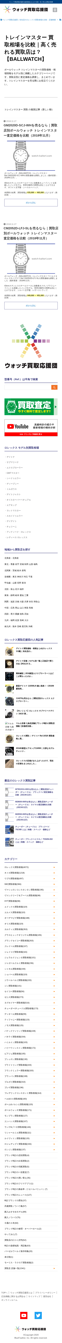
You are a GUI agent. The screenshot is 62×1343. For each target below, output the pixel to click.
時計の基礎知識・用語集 (17, 1245)
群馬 (24, 570)
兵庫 (26, 601)
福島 (36, 564)
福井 (22, 589)
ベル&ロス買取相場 (15, 1099)
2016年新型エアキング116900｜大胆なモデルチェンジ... (35, 749)
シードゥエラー (14, 478)
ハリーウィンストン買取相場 (20, 1048)
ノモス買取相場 (14, 1025)
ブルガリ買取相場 (15, 1082)
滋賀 (13, 601)
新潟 (24, 583)
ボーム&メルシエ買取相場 (18, 1104)
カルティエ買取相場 (16, 929)
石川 (17, 589)
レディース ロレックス (17, 537)
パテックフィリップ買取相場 (20, 1031)
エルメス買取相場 (14, 912)
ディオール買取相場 (15, 1014)
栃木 (19, 570)
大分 (26, 620)
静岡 (13, 595)
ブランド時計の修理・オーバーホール (22, 1229)
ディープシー (13, 484)
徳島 (22, 614)
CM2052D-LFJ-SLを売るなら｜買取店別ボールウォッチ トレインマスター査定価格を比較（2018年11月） (31, 233)
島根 (31, 608)
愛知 (22, 595)
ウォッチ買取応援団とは (21, 1293)
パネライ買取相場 (15, 1037)
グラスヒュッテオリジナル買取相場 (23, 935)
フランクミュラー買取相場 (19, 1070)
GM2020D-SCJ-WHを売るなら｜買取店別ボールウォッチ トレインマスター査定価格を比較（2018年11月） (30, 130)
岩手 (17, 564)
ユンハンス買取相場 (16, 1121)
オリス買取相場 (13, 924)
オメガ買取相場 (14, 873)
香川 (13, 614)
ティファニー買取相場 (17, 1019)
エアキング (12, 505)
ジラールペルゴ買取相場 (18, 980)
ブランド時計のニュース (18, 1195)
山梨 (15, 583)
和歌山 (37, 601)
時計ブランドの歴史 (15, 1200)
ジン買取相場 (12, 986)
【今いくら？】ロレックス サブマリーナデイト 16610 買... (35, 712)
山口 (22, 608)
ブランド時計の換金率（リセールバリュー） (25, 1189)
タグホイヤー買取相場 (17, 1003)
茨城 (15, 570)
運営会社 (47, 1296)
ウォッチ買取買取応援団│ (16, 2)
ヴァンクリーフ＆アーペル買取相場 (22, 895)
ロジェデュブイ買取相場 (18, 1144)
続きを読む (31, 202)
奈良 (31, 601)
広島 (13, 608)
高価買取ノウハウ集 (15, 1206)
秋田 (26, 564)
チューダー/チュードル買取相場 (21, 1008)
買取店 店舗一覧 (14, 1268)
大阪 (22, 601)
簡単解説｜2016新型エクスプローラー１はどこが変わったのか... (35, 674)
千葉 (30, 576)
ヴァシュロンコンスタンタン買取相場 (24, 890)
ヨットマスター (14, 510)
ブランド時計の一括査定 (16, 1172)
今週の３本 (11, 1223)
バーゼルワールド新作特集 (18, 1251)
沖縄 (30, 626)
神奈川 (20, 576)
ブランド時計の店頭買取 (16, 1155)
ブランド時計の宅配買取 (16, 1166)
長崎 (22, 620)
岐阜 (17, 595)
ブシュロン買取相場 (16, 1059)
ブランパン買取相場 (16, 1076)
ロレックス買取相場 (16, 867)
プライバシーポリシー (45, 1293)
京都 (17, 601)
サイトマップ (34, 1296)
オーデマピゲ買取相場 (17, 918)
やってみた (10, 1234)
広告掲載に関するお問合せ (13, 1296)
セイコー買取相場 (14, 991)
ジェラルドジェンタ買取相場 (20, 957)
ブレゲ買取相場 (14, 1087)
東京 (15, 576)
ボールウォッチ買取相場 (18, 1110)
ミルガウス (12, 489)
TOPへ (4, 1293)
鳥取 (26, 608)
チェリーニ (12, 526)
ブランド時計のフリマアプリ (18, 1183)
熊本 (15, 626)
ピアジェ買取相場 (15, 1053)
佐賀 (17, 620)
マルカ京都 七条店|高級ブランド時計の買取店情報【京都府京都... (35, 724)
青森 (13, 564)
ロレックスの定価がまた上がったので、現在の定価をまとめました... (34, 762)
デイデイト (12, 521)
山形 (31, 564)
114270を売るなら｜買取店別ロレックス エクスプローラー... (35, 699)
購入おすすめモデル (15, 1212)
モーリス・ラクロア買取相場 (18, 1262)
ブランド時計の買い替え (17, 1178)
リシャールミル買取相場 (17, 1132)
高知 (26, 614)
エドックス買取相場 (15, 907)
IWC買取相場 (12, 884)
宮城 (22, 564)
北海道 (16, 558)
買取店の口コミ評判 (15, 1240)
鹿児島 (25, 626)
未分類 (8, 1257)
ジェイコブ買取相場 (15, 952)
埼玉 (26, 576)
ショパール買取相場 (15, 974)
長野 (19, 583)
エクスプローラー (15, 468)
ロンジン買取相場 (15, 1149)
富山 (13, 589)
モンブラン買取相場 (16, 1116)
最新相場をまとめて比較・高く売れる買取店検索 (38, 2)
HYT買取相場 (12, 901)
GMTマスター (13, 473)
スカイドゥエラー (15, 516)
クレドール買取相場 (16, 946)
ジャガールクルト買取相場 (19, 963)
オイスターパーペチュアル (19, 500)
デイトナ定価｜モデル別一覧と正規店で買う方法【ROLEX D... (34, 662)
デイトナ (11, 457)
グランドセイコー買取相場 (19, 940)
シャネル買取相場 (15, 969)
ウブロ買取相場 (14, 878)
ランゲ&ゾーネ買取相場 (17, 1127)
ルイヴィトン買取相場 (17, 1138)
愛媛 (17, 614)
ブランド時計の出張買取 (16, 1161)
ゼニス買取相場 (14, 997)
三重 (26, 595)
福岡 (13, 620)
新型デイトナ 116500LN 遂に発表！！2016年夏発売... (35, 687)
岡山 (17, 608)
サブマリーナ (13, 462)
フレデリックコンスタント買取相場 (22, 1093)
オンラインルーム (9, 1300)
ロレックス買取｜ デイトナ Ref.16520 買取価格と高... (35, 737)
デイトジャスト (14, 494)
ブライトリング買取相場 (18, 1065)
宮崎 (19, 626)
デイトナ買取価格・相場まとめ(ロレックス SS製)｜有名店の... (34, 649)
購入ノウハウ (12, 1217)
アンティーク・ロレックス (19, 532)
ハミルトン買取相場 (16, 1042)
